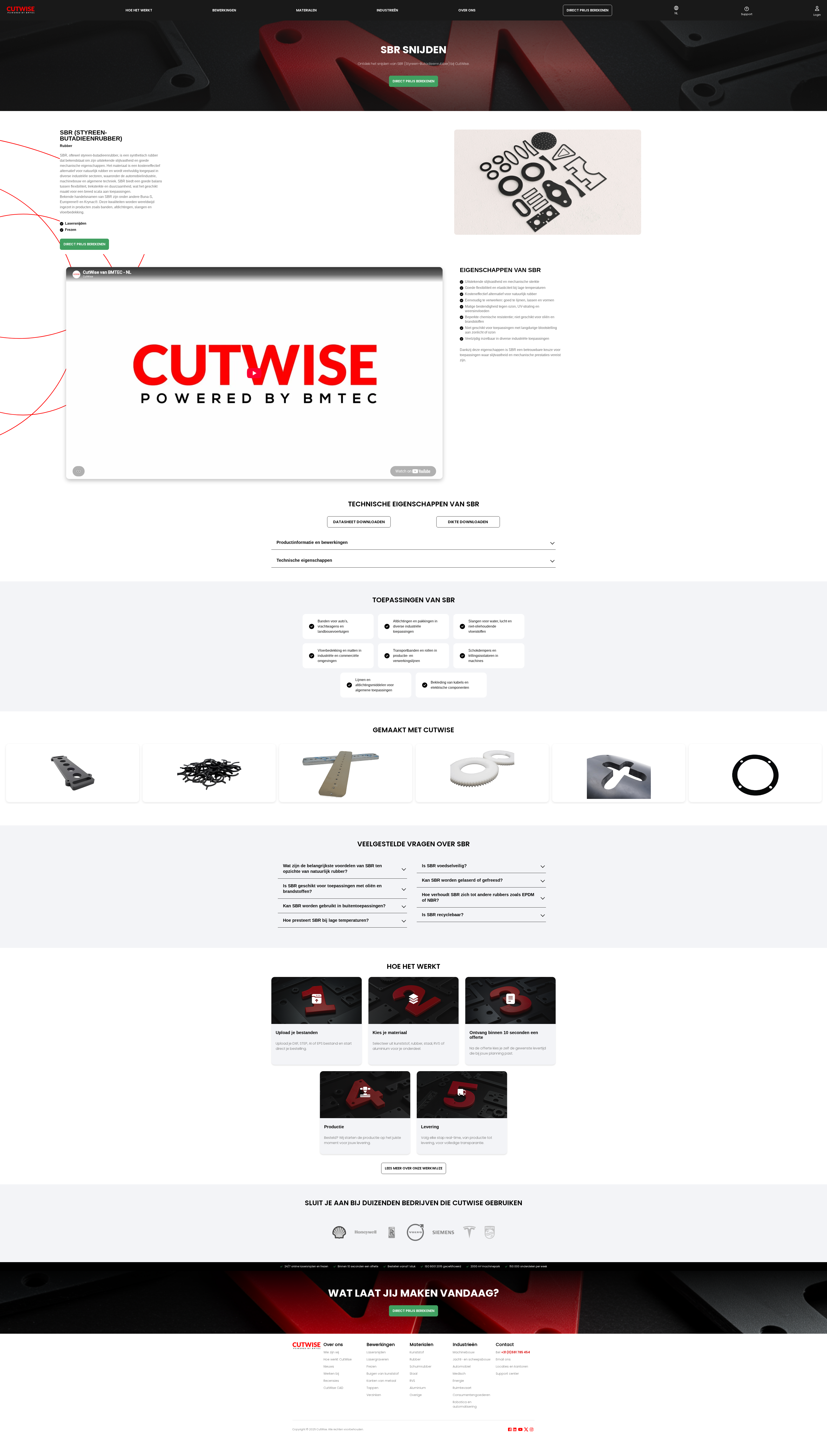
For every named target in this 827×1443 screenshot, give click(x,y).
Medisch (459, 1373)
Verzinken (374, 1395)
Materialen (306, 10)
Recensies (331, 1381)
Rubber (415, 1359)
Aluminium (418, 1388)
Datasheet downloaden (359, 521)
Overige (416, 1395)
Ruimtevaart (462, 1388)
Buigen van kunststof (383, 1373)
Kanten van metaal (381, 1381)
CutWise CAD (333, 1388)
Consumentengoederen (471, 1395)
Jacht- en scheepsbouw (471, 1359)
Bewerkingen (224, 10)
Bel (513, 1352)
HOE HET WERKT (139, 10)
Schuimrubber (420, 1366)
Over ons (467, 10)
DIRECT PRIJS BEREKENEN (587, 10)
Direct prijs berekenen (84, 244)
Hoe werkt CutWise (337, 1359)
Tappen (372, 1388)
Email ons (503, 1359)
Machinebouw (463, 1352)
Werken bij (331, 1373)
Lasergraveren (378, 1359)
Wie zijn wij (331, 1352)
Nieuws (328, 1366)
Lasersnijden (376, 1352)
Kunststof (417, 1352)
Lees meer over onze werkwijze (413, 1168)
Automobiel (462, 1366)
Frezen (371, 1366)
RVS (412, 1381)
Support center (507, 1373)
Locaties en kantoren (512, 1366)
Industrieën (387, 10)
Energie (458, 1381)
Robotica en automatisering (465, 1404)
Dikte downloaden (468, 521)
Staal (413, 1373)
